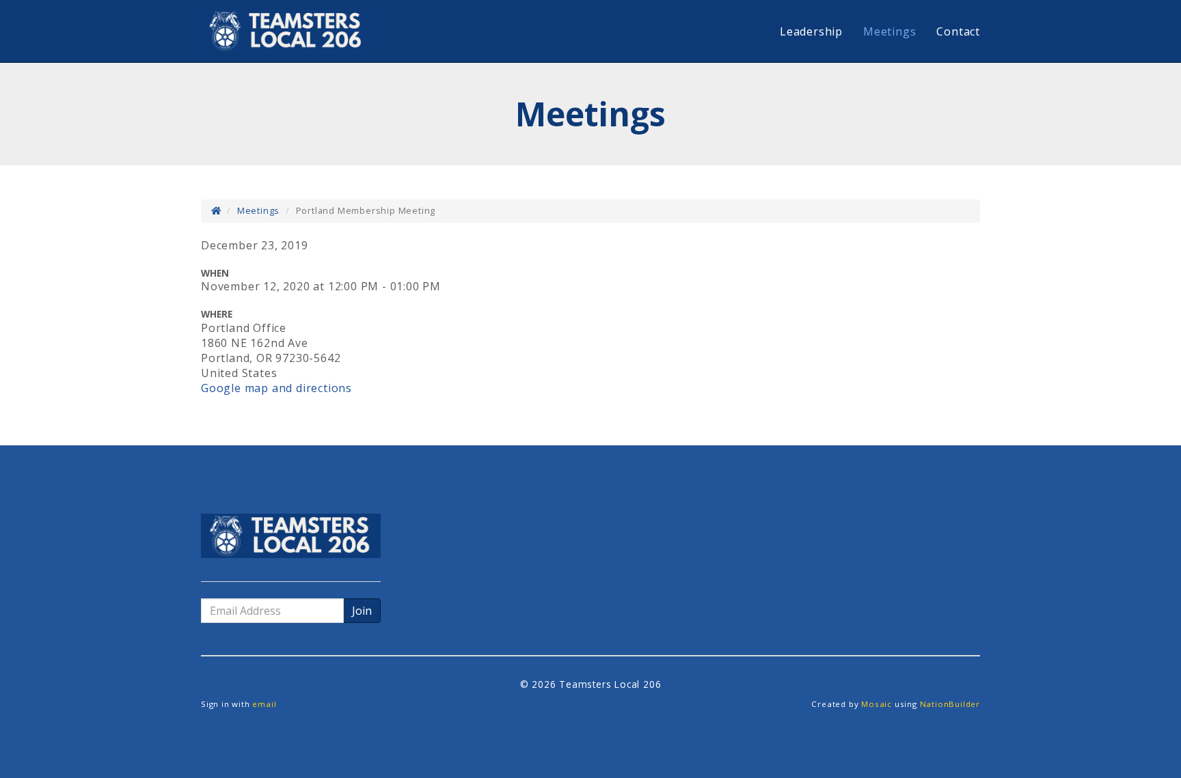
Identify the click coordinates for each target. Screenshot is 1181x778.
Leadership (811, 31)
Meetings (889, 31)
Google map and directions (276, 387)
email (264, 704)
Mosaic (876, 704)
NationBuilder (950, 704)
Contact (958, 31)
